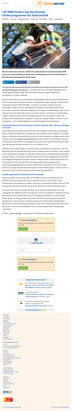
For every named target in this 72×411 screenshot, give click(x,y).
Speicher (5, 320)
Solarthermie (59, 19)
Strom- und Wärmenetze (9, 324)
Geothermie (6, 332)
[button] (8, 82)
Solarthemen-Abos (8, 370)
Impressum (6, 379)
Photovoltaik (43, 19)
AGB (4, 385)
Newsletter (6, 353)
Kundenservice (7, 382)
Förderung (34, 19)
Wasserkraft (6, 330)
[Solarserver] (50, 3)
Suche (4, 344)
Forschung (6, 334)
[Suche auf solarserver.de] (49, 250)
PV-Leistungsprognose (9, 356)
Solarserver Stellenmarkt (35, 280)
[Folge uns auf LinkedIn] (4, 393)
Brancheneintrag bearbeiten (10, 348)
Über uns (5, 380)
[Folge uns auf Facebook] (7, 393)
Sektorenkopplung (8, 325)
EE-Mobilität (6, 322)
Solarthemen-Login (8, 373)
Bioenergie (6, 329)
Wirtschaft (6, 337)
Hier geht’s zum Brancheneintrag (11, 346)
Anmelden (23, 229)
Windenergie (6, 327)
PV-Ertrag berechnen (8, 354)
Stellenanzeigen (7, 363)
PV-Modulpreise (7, 360)
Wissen (5, 365)
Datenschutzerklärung (9, 384)
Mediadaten (6, 387)
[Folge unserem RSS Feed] (10, 393)
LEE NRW (18, 213)
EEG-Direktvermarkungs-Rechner (12, 358)
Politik (51, 19)
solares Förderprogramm (26, 139)
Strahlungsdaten (7, 361)
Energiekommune (23, 19)
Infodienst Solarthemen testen (11, 371)
